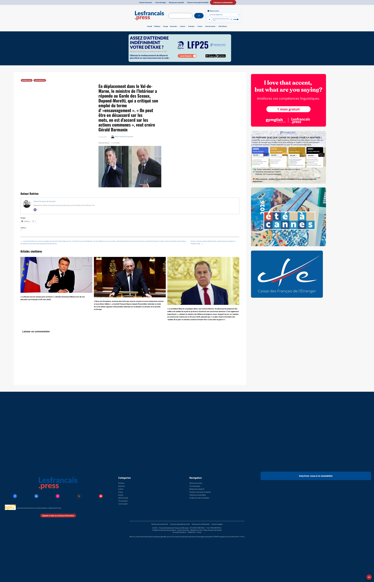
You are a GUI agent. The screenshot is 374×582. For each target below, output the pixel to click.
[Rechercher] (199, 15)
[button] (369, 577)
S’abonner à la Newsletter (223, 2)
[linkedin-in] (36, 496)
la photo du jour (26, 80)
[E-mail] (35, 209)
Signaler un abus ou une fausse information (58, 516)
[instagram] (58, 496)
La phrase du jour (40, 80)
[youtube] (101, 496)
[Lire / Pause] (209, 19)
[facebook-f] (15, 496)
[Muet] (231, 19)
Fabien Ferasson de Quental (124, 137)
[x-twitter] (79, 496)
